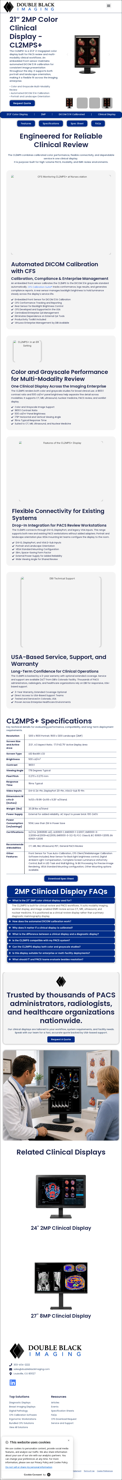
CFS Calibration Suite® (40, 287)
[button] (108, 5)
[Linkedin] (12, 1382)
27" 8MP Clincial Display (61, 1315)
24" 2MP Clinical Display (61, 1228)
